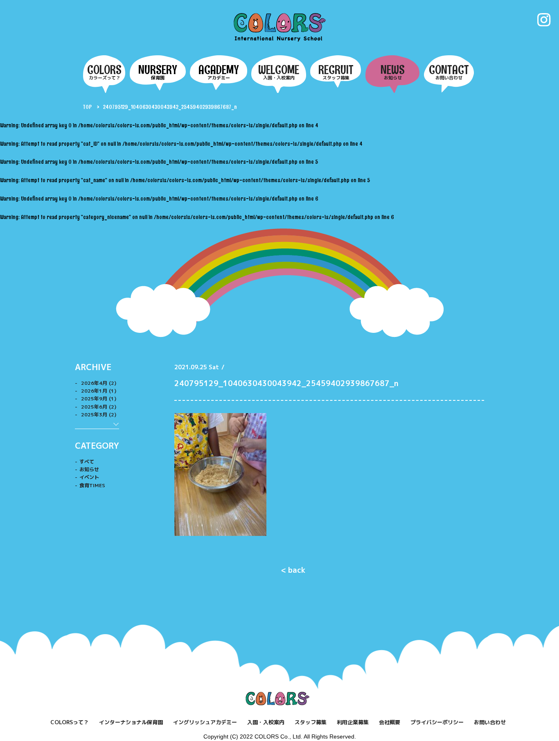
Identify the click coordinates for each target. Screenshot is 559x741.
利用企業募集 (353, 722)
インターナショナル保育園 (131, 722)
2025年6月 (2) (97, 406)
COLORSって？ (69, 722)
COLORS (280, 27)
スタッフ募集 (311, 722)
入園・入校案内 (265, 722)
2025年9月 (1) (97, 398)
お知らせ (89, 469)
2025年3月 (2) (97, 414)
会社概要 (389, 722)
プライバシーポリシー (437, 722)
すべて (86, 461)
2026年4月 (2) (97, 383)
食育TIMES (92, 485)
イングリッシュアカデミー (205, 722)
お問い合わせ (490, 722)
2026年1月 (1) (97, 390)
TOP (87, 107)
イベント (89, 477)
